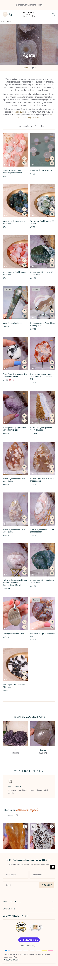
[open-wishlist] (52, 867)
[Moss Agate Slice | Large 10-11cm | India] (42, 251)
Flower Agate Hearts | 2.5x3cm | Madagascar (12, 171)
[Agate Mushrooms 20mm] (42, 150)
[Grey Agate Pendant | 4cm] (15, 613)
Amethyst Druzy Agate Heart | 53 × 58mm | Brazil (15, 428)
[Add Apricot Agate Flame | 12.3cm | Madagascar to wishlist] (51, 496)
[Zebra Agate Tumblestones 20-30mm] (15, 664)
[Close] (53, 954)
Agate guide (20, 112)
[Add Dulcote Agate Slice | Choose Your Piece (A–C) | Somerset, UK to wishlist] (51, 341)
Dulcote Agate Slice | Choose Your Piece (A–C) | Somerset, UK (42, 376)
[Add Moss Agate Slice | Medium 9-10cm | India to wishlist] (51, 547)
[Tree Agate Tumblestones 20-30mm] (42, 200)
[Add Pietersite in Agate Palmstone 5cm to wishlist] (51, 600)
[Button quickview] (24, 158)
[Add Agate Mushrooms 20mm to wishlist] (51, 137)
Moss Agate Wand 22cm (13, 323)
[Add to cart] (24, 163)
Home (2, 21)
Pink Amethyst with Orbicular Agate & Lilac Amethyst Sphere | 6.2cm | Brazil (15, 582)
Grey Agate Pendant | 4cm (13, 634)
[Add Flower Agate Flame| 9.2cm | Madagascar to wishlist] (51, 445)
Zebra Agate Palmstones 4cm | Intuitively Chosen (15, 375)
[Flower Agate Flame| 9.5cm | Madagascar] (15, 458)
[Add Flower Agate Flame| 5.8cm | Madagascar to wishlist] (23, 496)
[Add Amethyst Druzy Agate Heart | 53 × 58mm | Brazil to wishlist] (23, 394)
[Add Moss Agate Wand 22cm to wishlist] (23, 290)
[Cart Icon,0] (52, 14)
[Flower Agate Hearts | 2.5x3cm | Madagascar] (15, 150)
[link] (12, 815)
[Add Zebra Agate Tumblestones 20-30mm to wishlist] (23, 651)
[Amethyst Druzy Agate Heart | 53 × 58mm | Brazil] (15, 407)
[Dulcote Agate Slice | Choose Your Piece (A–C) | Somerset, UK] (42, 353)
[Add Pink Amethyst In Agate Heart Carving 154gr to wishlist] (51, 290)
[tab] (4, 164)
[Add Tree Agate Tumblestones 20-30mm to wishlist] (51, 188)
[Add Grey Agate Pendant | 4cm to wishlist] (23, 600)
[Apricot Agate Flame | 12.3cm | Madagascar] (42, 509)
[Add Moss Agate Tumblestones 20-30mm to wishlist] (23, 188)
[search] (10, 14)
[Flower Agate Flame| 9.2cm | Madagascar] (42, 458)
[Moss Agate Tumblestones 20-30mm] (15, 200)
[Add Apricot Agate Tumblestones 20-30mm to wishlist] (23, 239)
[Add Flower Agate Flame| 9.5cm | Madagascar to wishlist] (23, 445)
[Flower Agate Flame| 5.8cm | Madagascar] (15, 509)
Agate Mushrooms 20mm (41, 170)
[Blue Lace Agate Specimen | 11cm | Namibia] (42, 407)
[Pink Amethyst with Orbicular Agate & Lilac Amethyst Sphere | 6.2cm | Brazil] (15, 560)
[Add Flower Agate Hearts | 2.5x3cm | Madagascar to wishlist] (23, 137)
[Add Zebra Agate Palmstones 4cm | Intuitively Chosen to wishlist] (23, 341)
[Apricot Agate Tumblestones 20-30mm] (15, 251)
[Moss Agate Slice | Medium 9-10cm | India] (42, 560)
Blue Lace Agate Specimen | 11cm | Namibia (41, 428)
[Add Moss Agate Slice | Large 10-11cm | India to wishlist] (51, 239)
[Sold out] (24, 316)
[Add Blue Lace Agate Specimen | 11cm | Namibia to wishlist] (51, 394)
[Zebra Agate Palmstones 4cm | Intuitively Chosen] (15, 353)
